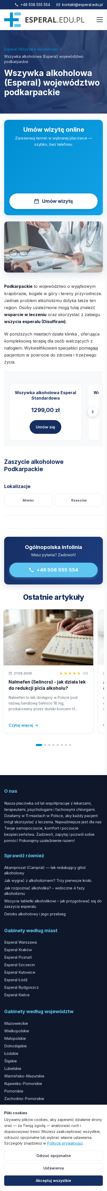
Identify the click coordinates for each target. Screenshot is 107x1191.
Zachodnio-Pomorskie (24, 1098)
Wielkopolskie (16, 1030)
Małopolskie (15, 1038)
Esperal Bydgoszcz (21, 987)
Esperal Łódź (16, 979)
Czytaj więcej (23, 725)
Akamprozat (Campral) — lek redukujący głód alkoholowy (44, 870)
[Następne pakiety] (93, 412)
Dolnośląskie (15, 1045)
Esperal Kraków (18, 949)
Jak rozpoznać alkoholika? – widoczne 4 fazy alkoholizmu (44, 891)
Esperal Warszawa (20, 942)
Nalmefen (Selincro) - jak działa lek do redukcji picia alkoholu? (47, 685)
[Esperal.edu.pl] (44, 19)
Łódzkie (11, 1053)
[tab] (39, 745)
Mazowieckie (16, 1023)
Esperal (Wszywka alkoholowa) (31, 49)
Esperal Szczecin (19, 964)
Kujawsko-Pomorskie (23, 1083)
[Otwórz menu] (100, 19)
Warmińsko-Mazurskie (24, 1076)
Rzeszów (79, 500)
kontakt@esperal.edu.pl (82, 4)
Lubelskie (12, 1068)
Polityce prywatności (65, 1143)
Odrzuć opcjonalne (53, 1155)
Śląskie (10, 1060)
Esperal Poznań (18, 957)
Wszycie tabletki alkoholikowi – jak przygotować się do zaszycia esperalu (53, 904)
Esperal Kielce (17, 994)
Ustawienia (53, 1168)
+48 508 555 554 (35, 4)
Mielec (28, 500)
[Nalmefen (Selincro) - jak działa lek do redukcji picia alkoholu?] (48, 637)
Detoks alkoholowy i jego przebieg (35, 913)
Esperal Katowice (19, 972)
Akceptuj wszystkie (53, 1180)
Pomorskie (13, 1091)
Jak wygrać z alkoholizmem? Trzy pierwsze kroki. (48, 880)
